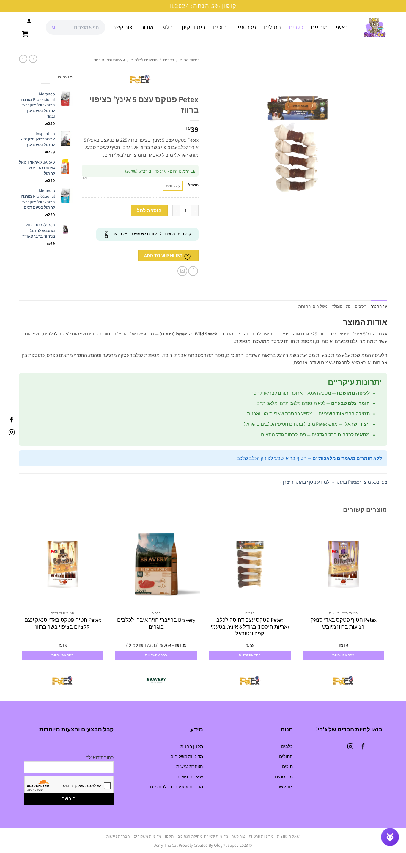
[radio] (172, 185)
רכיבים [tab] (360, 306)
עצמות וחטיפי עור (109, 60)
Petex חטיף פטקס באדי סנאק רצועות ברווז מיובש (344, 623)
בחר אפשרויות (343, 655)
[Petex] (343, 680)
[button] (25, 33)
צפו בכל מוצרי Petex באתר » (359, 482)
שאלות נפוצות (190, 776)
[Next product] (33, 59)
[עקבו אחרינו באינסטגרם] (12, 433)
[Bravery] (156, 680)
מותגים (319, 27)
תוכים (219, 27)
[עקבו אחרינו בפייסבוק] (12, 420)
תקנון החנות (191, 746)
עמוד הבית (189, 60)
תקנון (169, 836)
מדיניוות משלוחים (186, 756)
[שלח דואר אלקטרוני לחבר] (182, 271)
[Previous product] (23, 59)
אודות (147, 27)
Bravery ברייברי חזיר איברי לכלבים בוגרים (156, 623)
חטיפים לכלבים (144, 60)
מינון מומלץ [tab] (341, 306)
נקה (84, 177)
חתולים (272, 27)
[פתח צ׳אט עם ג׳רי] (390, 837)
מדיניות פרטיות (261, 836)
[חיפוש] (53, 27)
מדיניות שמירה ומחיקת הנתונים (202, 836)
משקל (193, 185)
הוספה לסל (149, 210)
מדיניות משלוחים (147, 836)
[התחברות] (29, 20)
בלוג (168, 27)
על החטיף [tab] (379, 306)
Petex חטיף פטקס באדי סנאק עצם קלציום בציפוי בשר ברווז (62, 623)
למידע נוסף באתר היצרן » (304, 482)
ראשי (342, 27)
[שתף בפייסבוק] (193, 271)
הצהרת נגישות (189, 766)
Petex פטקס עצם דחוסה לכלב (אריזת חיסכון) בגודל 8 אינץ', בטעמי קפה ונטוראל (250, 626)
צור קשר (122, 27)
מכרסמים (245, 27)
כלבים (296, 27)
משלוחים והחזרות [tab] (313, 306)
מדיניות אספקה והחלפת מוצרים (173, 786)
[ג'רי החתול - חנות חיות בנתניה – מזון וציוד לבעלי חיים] (372, 27)
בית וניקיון (193, 27)
